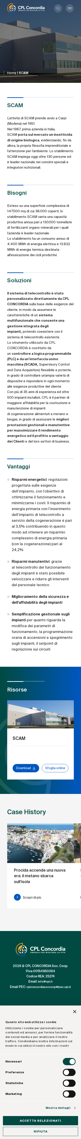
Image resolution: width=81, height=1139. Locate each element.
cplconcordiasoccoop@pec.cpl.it (49, 987)
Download (23, 768)
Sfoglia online (55, 768)
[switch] (69, 1072)
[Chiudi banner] (74, 1012)
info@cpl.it (45, 982)
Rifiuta (40, 1131)
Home (11, 73)
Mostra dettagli (58, 1108)
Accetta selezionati (40, 1121)
